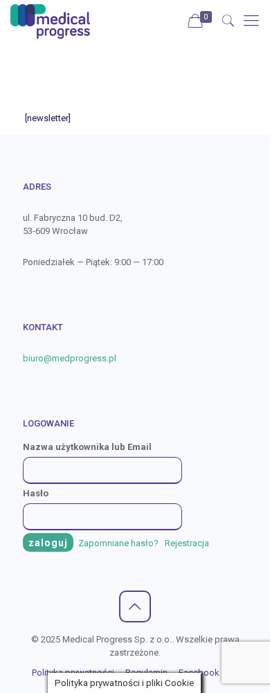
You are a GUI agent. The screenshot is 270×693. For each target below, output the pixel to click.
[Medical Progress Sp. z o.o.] (50, 20)
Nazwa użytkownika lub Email (87, 447)
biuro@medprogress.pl (69, 358)
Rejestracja (187, 543)
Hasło (35, 493)
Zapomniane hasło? (119, 543)
